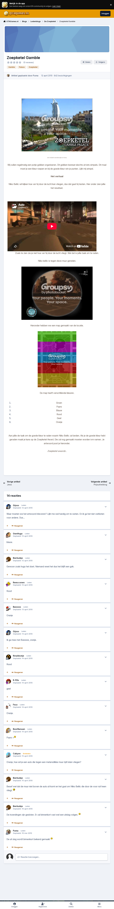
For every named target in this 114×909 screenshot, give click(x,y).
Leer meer (4, 4)
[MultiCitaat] (7, 526)
